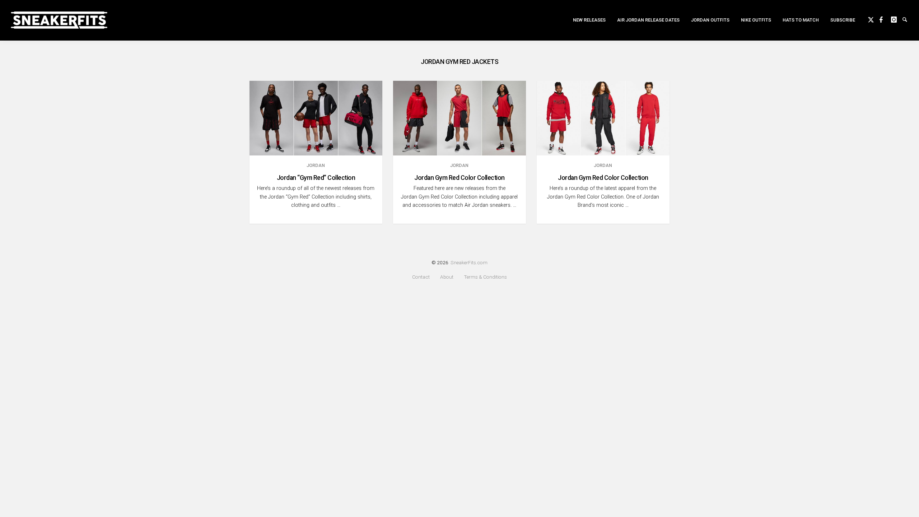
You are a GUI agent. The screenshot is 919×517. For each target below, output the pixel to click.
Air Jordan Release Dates (648, 20)
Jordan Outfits (710, 20)
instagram (896, 18)
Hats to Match (801, 20)
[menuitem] (589, 20)
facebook (885, 18)
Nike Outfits (756, 20)
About (446, 277)
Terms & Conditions (485, 277)
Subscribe (842, 20)
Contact (421, 277)
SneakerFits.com (469, 262)
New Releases (589, 20)
